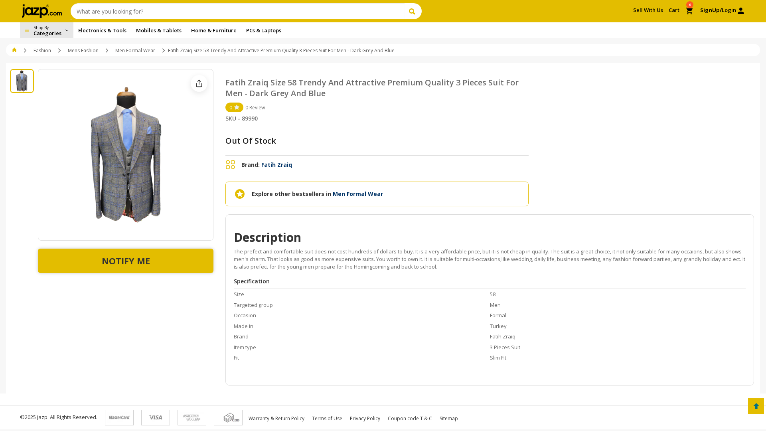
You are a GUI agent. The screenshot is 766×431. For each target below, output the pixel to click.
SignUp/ (711, 10)
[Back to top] (756, 406)
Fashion (42, 50)
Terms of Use (327, 418)
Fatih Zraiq (276, 164)
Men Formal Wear (135, 50)
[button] (15, 50)
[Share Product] (199, 83)
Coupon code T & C (410, 418)
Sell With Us (648, 10)
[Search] (413, 11)
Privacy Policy (365, 418)
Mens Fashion (83, 50)
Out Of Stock (250, 140)
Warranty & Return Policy (276, 418)
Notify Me (126, 261)
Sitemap (449, 418)
